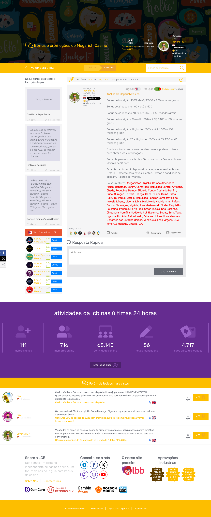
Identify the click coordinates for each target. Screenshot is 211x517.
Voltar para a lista (43, 67)
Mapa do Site (141, 508)
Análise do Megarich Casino (123, 94)
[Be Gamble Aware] (84, 489)
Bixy (19, 396)
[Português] (157, 89)
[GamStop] (123, 489)
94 (188, 435)
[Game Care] (35, 489)
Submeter (171, 271)
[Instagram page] (94, 475)
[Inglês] (138, 89)
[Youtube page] (103, 475)
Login (91, 79)
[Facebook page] (94, 465)
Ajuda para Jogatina (119, 508)
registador (104, 79)
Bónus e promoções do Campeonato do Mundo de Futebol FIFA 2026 (90, 440)
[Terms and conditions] (60, 489)
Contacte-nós (52, 481)
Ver (198, 397)
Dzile (19, 415)
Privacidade (97, 508)
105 (188, 416)
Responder (175, 233)
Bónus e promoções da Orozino (43, 219)
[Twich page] (84, 475)
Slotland (38, 248)
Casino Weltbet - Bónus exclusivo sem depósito (80, 402)
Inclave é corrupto (36, 165)
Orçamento (155, 233)
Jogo (54, 240)
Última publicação (130, 46)
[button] (152, 402)
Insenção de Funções (74, 508)
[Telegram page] (84, 465)
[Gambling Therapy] (106, 489)
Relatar (114, 233)
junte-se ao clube (102, 365)
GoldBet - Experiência (38, 114)
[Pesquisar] (182, 68)
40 (188, 397)
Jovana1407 (127, 49)
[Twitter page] (103, 465)
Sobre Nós (31, 481)
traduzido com (169, 89)
